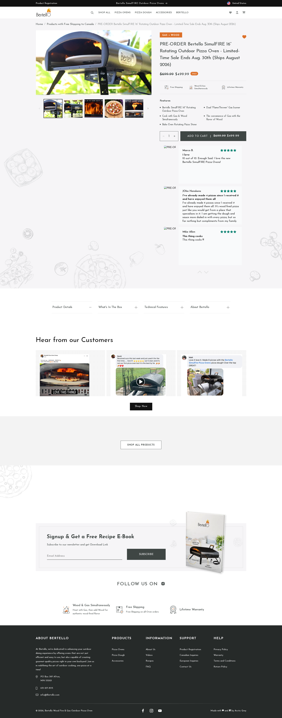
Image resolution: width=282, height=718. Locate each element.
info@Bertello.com (49, 695)
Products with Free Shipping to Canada (70, 24)
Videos (149, 655)
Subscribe (146, 554)
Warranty (218, 655)
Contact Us (185, 667)
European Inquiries (189, 661)
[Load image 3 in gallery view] (93, 108)
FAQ (148, 667)
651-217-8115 (46, 688)
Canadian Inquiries (189, 655)
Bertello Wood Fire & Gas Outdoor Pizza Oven (68, 711)
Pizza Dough (118, 655)
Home (39, 24)
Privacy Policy (221, 649)
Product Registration (46, 3)
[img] (228, 150)
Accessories (118, 661)
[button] (92, 12)
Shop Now (141, 406)
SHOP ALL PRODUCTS (141, 445)
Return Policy (220, 667)
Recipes (150, 661)
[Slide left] (39, 108)
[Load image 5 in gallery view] (134, 108)
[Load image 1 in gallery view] (53, 108)
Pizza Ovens (118, 649)
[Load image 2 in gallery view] (73, 108)
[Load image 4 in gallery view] (114, 108)
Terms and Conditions (224, 661)
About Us (150, 649)
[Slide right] (148, 108)
